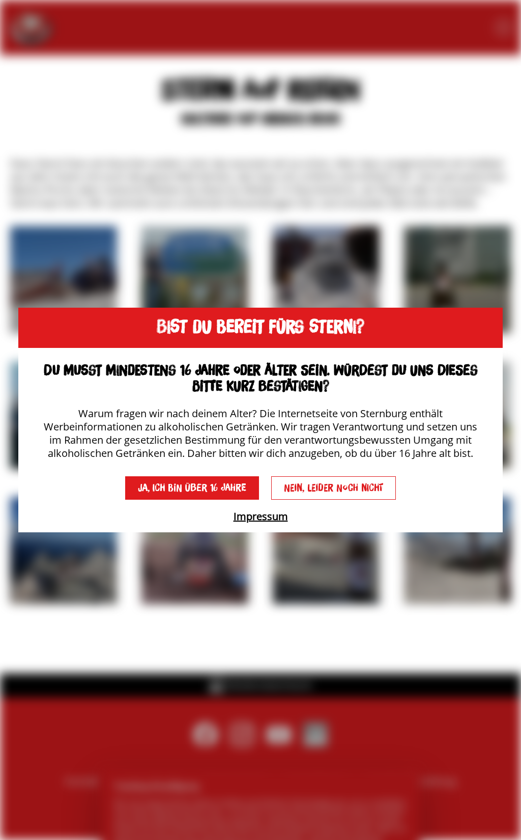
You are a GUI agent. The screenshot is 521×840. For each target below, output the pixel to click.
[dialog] (260, 420)
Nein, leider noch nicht (333, 488)
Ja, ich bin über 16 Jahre (192, 488)
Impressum (261, 516)
